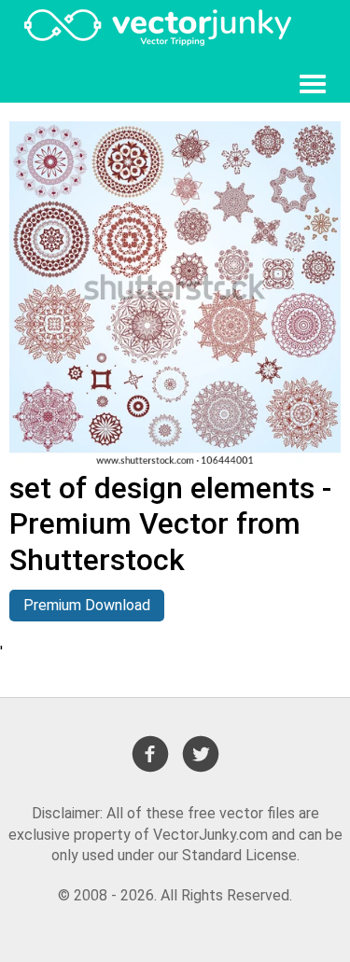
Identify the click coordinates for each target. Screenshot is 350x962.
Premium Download (86, 605)
